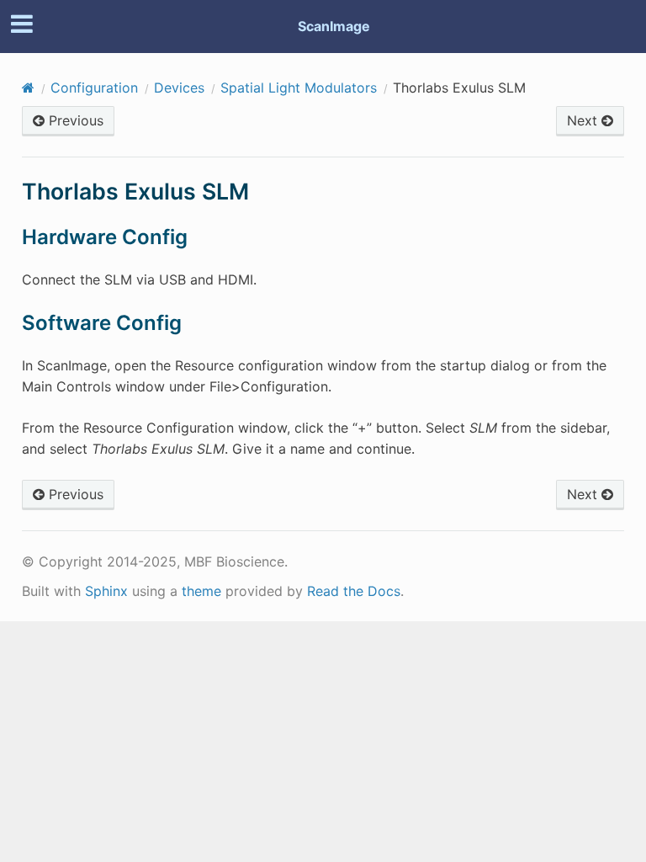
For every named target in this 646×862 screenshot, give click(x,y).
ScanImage (334, 26)
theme (201, 591)
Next (584, 120)
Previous (74, 120)
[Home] (28, 87)
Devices (179, 87)
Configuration (94, 87)
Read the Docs (353, 591)
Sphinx (106, 591)
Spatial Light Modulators (298, 87)
